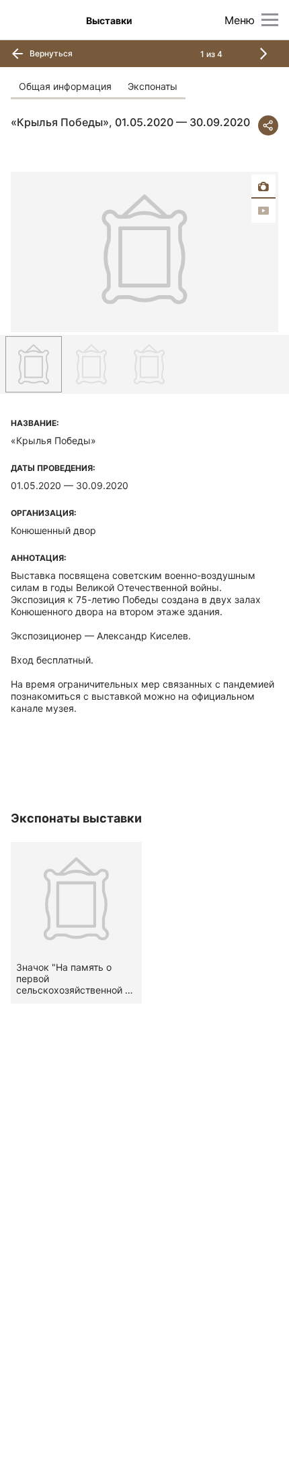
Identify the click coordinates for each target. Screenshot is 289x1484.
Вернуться (50, 53)
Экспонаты (152, 86)
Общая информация (65, 86)
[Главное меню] (270, 20)
